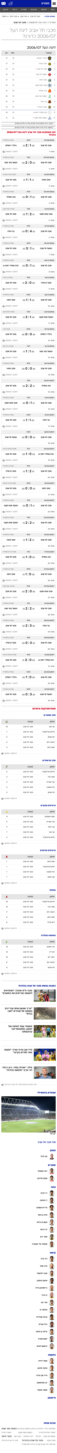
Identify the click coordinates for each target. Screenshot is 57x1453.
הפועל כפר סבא (11, 163)
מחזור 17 (51, 426)
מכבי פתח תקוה (46, 214)
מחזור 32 (51, 683)
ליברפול (38, 1436)
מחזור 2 (51, 169)
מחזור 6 (51, 237)
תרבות (5, 10)
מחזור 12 (51, 340)
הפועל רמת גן (6, 1432)
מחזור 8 (51, 272)
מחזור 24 (51, 546)
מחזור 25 (51, 563)
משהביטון (51, 747)
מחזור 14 (51, 375)
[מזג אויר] (11, 4)
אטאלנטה (52, 1429)
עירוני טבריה (40, 1444)
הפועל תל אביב (46, 248)
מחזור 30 (51, 649)
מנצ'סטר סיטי (50, 1444)
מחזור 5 (51, 220)
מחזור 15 (51, 392)
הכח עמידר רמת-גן (11, 266)
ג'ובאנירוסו (51, 742)
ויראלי (14, 10)
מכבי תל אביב (35, 16)
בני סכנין (35, 1429)
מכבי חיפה (13, 16)
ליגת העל (17, 1436)
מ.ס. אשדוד (11, 197)
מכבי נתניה (46, 180)
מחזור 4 (51, 203)
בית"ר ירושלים (10, 145)
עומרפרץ (51, 777)
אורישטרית (51, 782)
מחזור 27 (51, 597)
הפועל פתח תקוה (46, 317)
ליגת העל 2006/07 (38, 23)
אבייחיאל (51, 827)
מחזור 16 (51, 409)
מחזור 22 (51, 512)
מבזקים (33, 10)
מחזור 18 (51, 443)
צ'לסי (33, 1444)
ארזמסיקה (51, 947)
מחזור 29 (51, 632)
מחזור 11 (51, 323)
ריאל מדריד (26, 1444)
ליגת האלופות (28, 1436)
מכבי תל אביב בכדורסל (10, 1440)
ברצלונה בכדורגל (24, 1429)
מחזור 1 (51, 152)
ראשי (53, 10)
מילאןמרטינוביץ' (49, 837)
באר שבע (23, 16)
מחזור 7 (51, 255)
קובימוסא (51, 877)
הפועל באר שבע (9, 1429)
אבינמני (52, 727)
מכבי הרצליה (46, 283)
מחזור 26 (51, 580)
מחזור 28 (51, 615)
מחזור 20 (51, 477)
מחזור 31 (51, 666)
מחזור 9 (51, 289)
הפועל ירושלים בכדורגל (47, 1432)
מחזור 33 (51, 701)
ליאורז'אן (51, 957)
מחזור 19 (51, 460)
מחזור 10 (51, 306)
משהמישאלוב (50, 817)
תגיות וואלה (50, 1423)
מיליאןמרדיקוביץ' (48, 732)
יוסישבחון (51, 737)
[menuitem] (44, 9)
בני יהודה (10, 231)
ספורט (45, 3)
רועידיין (52, 952)
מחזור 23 (51, 529)
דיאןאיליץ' (51, 922)
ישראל (53, 1134)
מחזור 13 (51, 358)
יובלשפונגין (51, 787)
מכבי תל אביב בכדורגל (32, 1440)
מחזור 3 (51, 186)
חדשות (44, 10)
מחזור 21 (51, 495)
